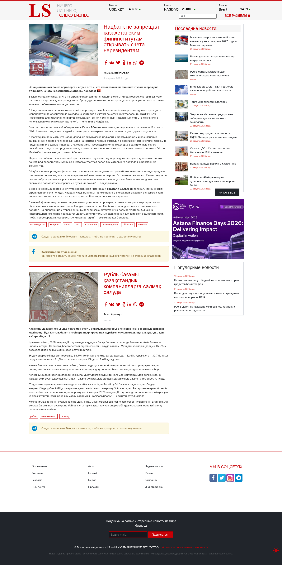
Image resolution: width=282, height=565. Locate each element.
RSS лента (38, 486)
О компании (39, 466)
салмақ (65, 416)
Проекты (93, 486)
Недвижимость (154, 466)
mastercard (91, 224)
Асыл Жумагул (113, 314)
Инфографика (154, 486)
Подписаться (160, 534)
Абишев (142, 224)
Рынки (149, 473)
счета (67, 224)
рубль (33, 416)
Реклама (37, 479)
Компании (151, 479)
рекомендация (110, 224)
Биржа (92, 479)
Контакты (37, 473)
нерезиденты (37, 224)
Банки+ (92, 473)
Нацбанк (54, 224)
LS (99, 90)
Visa (78, 224)
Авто (91, 466)
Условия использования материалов (185, 547)
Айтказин (128, 224)
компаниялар (48, 416)
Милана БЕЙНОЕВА (116, 72)
